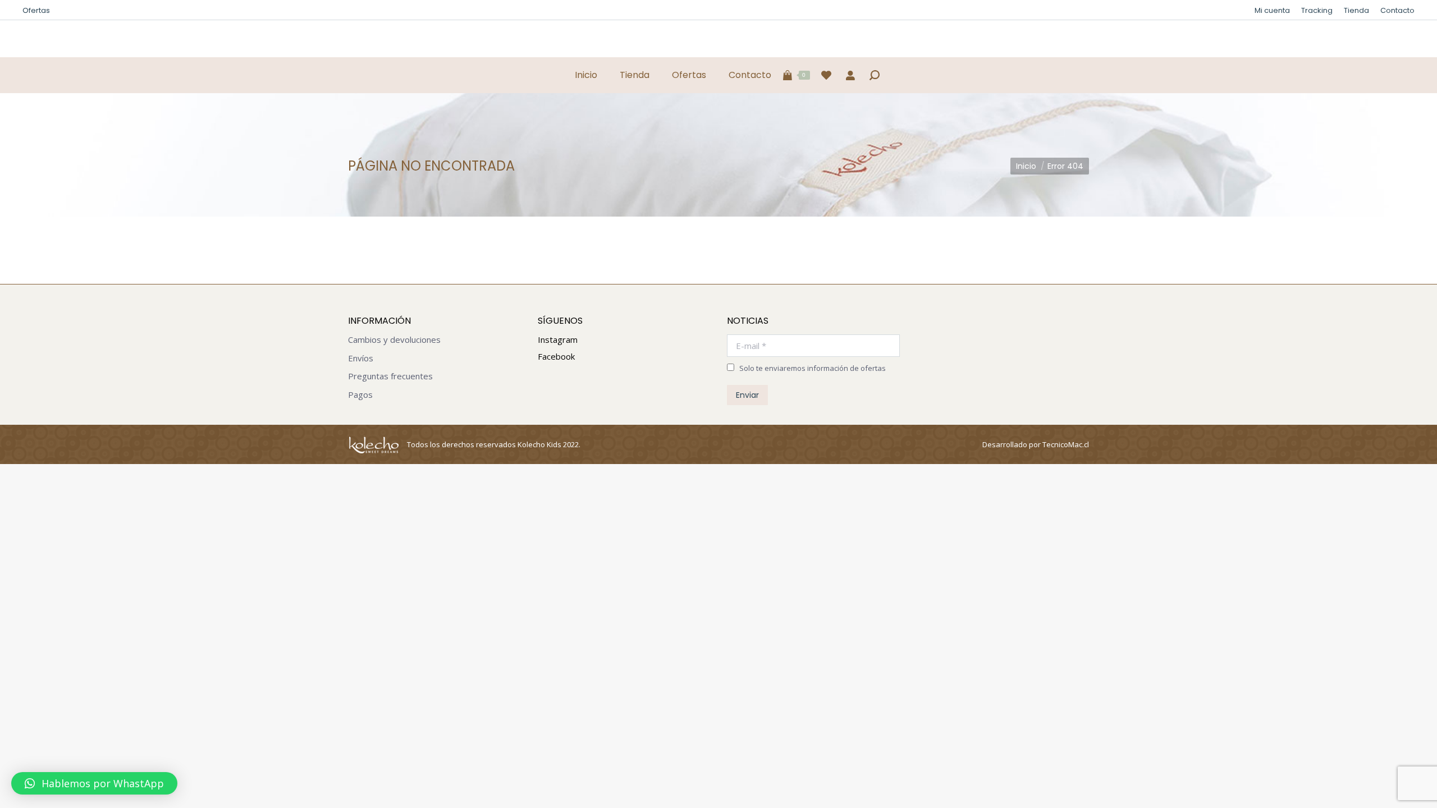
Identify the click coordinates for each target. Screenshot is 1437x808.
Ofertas (36, 10)
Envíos (360, 358)
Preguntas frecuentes (390, 376)
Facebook (556, 356)
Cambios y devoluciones (394, 339)
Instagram (558, 339)
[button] (94, 783)
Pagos (360, 394)
